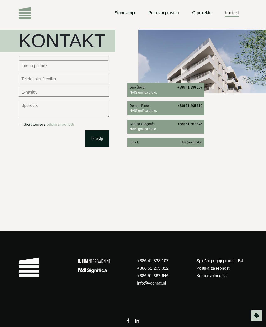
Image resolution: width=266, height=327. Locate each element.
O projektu (202, 12)
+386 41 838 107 (153, 260)
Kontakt (232, 12)
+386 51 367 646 (153, 275)
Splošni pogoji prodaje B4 (219, 260)
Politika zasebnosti (213, 268)
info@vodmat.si (151, 283)
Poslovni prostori (163, 12)
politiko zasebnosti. (60, 124)
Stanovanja (125, 12)
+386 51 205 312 (153, 268)
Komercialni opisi (211, 275)
